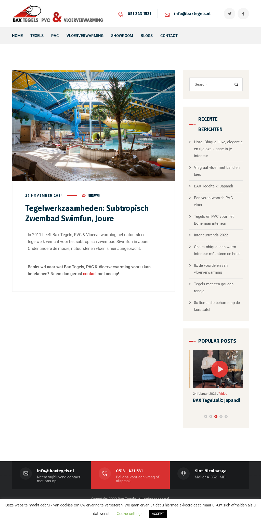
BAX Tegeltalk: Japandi (213, 186)
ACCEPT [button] (158, 514)
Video (220, 394)
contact (90, 273)
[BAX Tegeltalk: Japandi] (216, 369)
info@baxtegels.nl (192, 13)
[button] (205, 414)
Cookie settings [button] (129, 513)
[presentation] (191, 415)
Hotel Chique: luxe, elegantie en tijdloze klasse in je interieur (218, 149)
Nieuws (94, 195)
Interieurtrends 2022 (211, 235)
